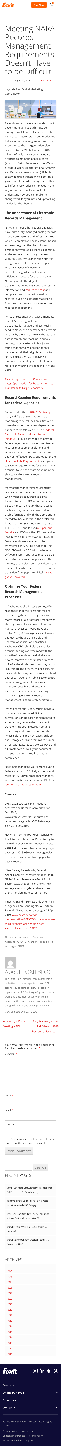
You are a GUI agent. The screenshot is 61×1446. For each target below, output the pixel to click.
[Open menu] (57, 5)
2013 (10, 1342)
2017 (10, 1320)
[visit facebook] (49, 1371)
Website (9, 1124)
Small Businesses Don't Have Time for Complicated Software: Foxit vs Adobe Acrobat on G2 (28, 1216)
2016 (10, 1326)
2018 (10, 1315)
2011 (10, 1353)
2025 (10, 1276)
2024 (10, 1282)
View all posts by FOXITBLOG (23, 1011)
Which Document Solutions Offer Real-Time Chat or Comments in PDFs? (28, 1242)
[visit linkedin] (42, 1371)
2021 (10, 1298)
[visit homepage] (8, 5)
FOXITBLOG (46, 80)
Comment (11, 1053)
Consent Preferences (14, 1435)
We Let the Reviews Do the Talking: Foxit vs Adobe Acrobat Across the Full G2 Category (27, 1203)
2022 (10, 1293)
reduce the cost (35, 290)
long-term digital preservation (23, 784)
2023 (10, 1287)
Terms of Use (27, 1431)
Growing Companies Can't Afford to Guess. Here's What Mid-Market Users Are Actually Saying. (29, 1190)
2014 (10, 1337)
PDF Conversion (28, 941)
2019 (10, 1309)
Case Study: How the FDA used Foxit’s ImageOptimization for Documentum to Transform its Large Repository (29, 383)
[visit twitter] (55, 1371)
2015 (10, 1331)
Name (9, 1095)
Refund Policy (35, 1435)
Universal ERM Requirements (23, 461)
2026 (10, 1271)
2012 (10, 1348)
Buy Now (39, 5)
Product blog (46, 941)
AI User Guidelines (13, 1440)
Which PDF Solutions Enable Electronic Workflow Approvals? (27, 1229)
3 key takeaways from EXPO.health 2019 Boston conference (45, 1026)
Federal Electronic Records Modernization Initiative (29, 434)
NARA (21, 946)
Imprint (29, 1440)
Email (9, 1110)
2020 (10, 1304)
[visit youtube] (35, 1371)
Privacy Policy (10, 1431)
